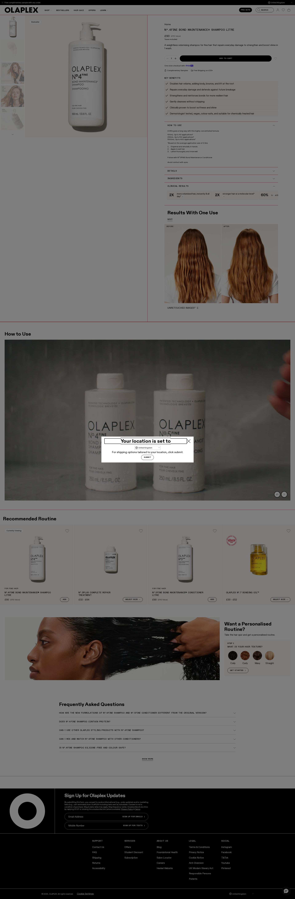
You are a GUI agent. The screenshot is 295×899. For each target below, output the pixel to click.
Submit (147, 457)
